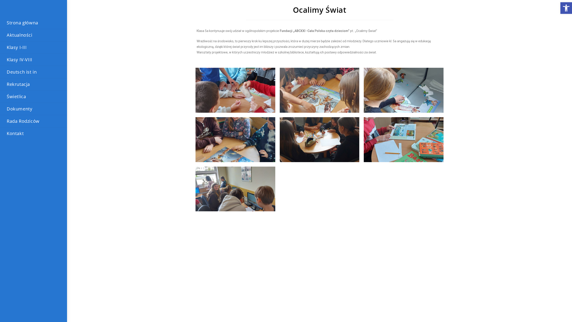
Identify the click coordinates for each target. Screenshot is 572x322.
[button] (566, 8)
